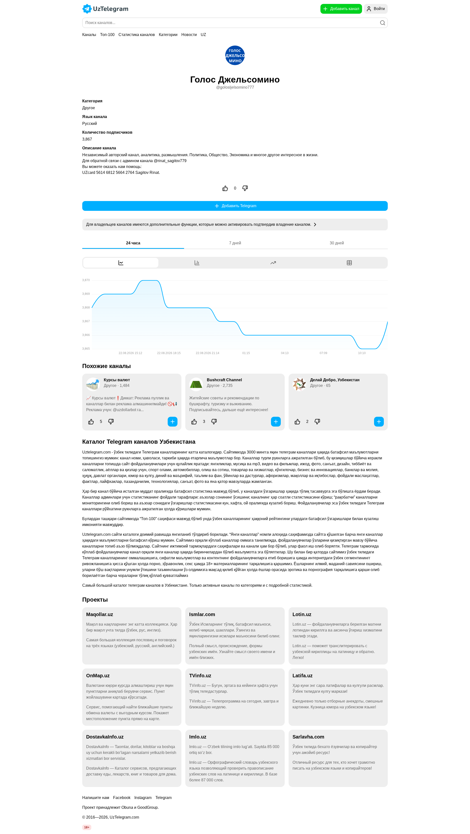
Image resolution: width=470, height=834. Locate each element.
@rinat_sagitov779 (170, 161)
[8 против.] (111, 422)
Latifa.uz (303, 675)
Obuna (127, 807)
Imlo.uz (197, 736)
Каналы (89, 35)
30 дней (337, 243)
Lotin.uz (302, 614)
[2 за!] (297, 422)
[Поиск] (383, 23)
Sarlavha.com (308, 736)
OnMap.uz (98, 675)
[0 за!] (225, 188)
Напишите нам (95, 798)
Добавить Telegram (239, 206)
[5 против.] (214, 422)
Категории (168, 35)
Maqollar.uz (99, 614)
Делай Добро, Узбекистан (335, 380)
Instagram (143, 798)
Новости (189, 35)
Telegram (163, 798)
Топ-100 (107, 35)
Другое (88, 108)
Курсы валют (117, 380)
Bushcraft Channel (224, 380)
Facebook (121, 798)
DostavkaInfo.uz (105, 736)
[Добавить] (172, 422)
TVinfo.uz (200, 675)
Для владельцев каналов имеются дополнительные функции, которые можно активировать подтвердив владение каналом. (199, 224)
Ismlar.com (202, 614)
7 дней (235, 243)
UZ (203, 35)
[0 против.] (245, 188)
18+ (86, 827)
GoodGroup (147, 807)
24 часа (133, 243)
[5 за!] (91, 422)
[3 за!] (194, 422)
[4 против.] (317, 422)
